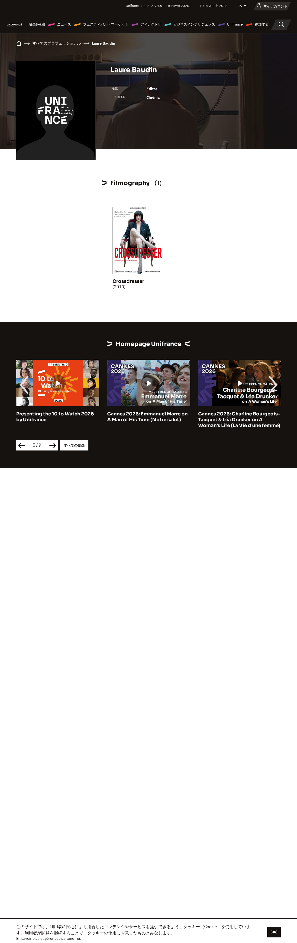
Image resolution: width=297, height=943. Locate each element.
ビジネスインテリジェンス (194, 24)
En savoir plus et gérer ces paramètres (48, 938)
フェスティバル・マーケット (105, 24)
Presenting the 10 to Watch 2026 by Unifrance (55, 417)
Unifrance (235, 24)
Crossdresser (128, 281)
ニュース (64, 24)
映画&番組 (37, 24)
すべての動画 (74, 445)
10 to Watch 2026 (213, 5)
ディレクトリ (150, 24)
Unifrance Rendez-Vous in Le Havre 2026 (157, 5)
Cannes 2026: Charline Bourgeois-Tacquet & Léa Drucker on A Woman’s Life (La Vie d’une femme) (239, 419)
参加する (262, 24)
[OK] (274, 932)
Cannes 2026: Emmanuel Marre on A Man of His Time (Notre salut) (147, 417)
